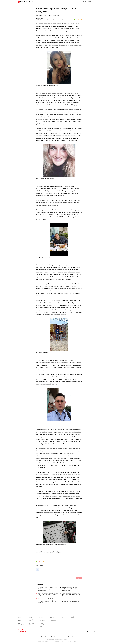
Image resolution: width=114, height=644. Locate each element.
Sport (72, 619)
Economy (31, 619)
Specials (62, 620)
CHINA (20, 613)
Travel (51, 621)
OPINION (42, 613)
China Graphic (21, 624)
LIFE (51, 613)
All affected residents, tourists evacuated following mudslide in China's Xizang (71, 600)
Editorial (41, 616)
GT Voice (31, 616)
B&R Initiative (31, 623)
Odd (19, 623)
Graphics (62, 617)
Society (19, 617)
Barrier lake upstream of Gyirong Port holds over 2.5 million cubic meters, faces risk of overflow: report (48, 594)
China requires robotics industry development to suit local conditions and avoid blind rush (71, 589)
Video (62, 616)
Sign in (89, 1)
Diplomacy (20, 619)
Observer (41, 617)
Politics (19, 616)
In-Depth (73, 616)
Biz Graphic (31, 624)
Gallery (62, 619)
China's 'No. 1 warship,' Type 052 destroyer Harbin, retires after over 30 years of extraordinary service (47, 589)
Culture (51, 619)
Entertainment (53, 620)
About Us (40, 636)
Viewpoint (41, 623)
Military (19, 620)
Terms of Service (72, 636)
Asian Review (42, 620)
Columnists (42, 624)
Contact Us (53, 636)
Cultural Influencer (53, 616)
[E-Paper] (83, 1)
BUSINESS (31, 613)
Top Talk (41, 621)
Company (31, 621)
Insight (30, 617)
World (72, 617)
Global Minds (42, 619)
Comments (31, 620)
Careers (47, 636)
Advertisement (62, 636)
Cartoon (41, 626)
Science (20, 621)
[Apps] (85, 1)
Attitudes (52, 617)
